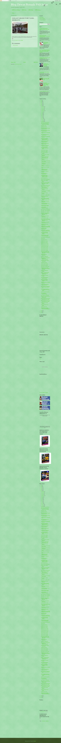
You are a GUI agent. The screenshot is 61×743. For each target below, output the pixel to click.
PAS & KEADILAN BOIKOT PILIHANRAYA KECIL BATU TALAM (45, 290)
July (42, 113)
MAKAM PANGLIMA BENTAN (45, 179)
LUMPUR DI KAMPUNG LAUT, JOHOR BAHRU (45, 297)
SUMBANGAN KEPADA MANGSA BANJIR (44, 169)
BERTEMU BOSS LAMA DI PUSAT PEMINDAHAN (45, 235)
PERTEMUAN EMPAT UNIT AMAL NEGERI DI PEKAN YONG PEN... (45, 252)
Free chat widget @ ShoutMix (44, 392)
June (42, 114)
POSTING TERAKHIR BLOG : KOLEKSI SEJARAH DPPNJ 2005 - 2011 (45, 29)
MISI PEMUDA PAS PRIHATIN (45, 209)
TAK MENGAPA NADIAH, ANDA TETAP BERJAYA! (46, 43)
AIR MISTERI (43, 238)
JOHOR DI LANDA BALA (44, 256)
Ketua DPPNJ (41, 17)
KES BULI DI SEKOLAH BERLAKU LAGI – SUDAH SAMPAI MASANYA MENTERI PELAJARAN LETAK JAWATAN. (45, 51)
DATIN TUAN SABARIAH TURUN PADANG (44, 141)
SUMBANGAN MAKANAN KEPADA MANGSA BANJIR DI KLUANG (45, 268)
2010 (41, 101)
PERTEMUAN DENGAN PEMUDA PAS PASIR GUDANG (44, 233)
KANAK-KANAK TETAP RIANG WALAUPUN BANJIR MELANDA (45, 220)
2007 (41, 105)
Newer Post (13, 62)
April (42, 117)
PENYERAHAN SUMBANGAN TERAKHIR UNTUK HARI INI (45, 230)
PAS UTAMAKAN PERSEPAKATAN (44, 293)
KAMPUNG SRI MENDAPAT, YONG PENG (45, 222)
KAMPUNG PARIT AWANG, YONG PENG (45, 261)
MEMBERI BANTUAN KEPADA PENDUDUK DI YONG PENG (45, 226)
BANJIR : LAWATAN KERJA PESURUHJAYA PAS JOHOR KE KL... (45, 273)
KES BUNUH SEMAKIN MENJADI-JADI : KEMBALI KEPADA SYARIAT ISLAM (46, 84)
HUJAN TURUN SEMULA (44, 648)
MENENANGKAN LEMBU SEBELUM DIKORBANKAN (45, 308)
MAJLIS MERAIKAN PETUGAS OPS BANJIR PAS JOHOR (45, 299)
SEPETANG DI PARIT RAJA (45, 266)
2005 (41, 312)
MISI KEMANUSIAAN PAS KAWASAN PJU (45, 134)
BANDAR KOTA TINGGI (44, 242)
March (42, 118)
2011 (41, 100)
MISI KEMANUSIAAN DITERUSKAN (44, 173)
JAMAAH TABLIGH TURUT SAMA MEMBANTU (45, 187)
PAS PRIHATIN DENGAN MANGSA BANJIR (44, 278)
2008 (41, 104)
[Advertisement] (24, 54)
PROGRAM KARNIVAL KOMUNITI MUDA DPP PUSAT (44, 148)
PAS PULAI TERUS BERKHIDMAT (44, 228)
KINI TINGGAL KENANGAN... (45, 295)
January (42, 121)
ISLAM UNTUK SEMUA (44, 150)
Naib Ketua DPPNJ (42, 18)
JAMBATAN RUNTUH (44, 262)
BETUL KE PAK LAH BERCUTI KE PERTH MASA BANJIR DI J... (45, 287)
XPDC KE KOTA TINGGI (44, 247)
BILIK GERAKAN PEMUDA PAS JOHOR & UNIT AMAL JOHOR (45, 199)
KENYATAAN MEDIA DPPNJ (45, 122)
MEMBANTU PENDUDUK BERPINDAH (44, 224)
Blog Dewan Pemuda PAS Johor (29, 4)
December (42, 106)
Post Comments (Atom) (18, 64)
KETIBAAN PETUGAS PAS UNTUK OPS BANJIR (45, 145)
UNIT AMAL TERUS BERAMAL (45, 210)
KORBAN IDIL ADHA (44, 306)
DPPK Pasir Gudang (16, 10)
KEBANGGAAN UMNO (44, 151)
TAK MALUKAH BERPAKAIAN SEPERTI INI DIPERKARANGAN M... (45, 258)
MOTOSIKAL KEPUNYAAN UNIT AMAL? (45, 216)
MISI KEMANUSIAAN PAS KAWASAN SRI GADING (45, 124)
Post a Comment (15, 45)
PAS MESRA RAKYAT (44, 239)
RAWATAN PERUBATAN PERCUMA (44, 196)
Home (13, 13)
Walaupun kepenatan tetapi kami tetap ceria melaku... (45, 205)
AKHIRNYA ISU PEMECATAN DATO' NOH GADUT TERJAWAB (46, 64)
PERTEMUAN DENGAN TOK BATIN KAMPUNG (45, 203)
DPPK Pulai (24, 10)
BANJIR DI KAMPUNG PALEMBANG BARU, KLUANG (44, 280)
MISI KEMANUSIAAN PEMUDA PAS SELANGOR (45, 128)
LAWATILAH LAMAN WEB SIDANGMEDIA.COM (45, 157)
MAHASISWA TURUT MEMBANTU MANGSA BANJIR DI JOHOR (44, 176)
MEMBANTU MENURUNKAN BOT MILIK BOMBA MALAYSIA (45, 214)
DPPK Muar (30, 10)
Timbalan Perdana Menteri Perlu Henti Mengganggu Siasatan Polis (45, 58)
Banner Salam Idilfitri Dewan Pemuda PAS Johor (46, 79)
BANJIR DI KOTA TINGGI (44, 243)
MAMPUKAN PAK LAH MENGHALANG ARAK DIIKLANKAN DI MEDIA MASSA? (45, 36)
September (42, 110)
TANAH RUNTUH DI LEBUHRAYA (44, 254)
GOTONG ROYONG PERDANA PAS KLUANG (45, 191)
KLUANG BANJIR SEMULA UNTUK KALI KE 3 (45, 284)
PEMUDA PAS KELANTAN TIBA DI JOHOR (45, 143)
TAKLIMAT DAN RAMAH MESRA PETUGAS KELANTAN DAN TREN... (45, 139)
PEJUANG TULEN (43, 125)
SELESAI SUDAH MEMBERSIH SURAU (44, 207)
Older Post (36, 62)
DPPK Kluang (38, 10)
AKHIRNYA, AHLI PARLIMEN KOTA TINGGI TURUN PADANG (45, 183)
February (42, 504)
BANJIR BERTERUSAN (44, 265)
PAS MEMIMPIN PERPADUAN (45, 185)
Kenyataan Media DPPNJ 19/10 (44, 91)
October (42, 109)
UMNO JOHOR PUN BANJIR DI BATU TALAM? (45, 161)
